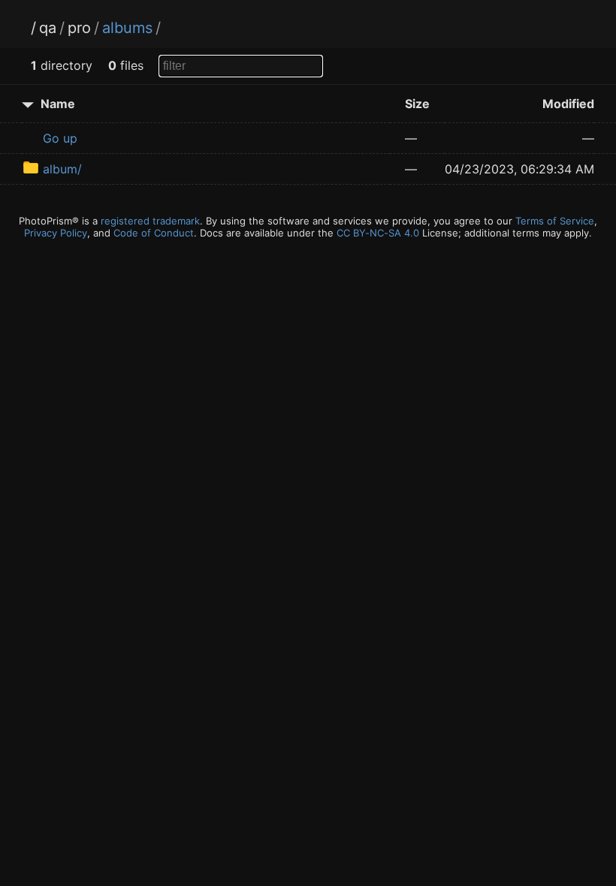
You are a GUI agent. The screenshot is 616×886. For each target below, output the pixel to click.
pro (79, 28)
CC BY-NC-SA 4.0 (378, 233)
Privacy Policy (55, 233)
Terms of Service (554, 221)
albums (127, 28)
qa (47, 28)
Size (417, 103)
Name (58, 103)
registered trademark (150, 221)
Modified (568, 103)
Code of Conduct (153, 233)
